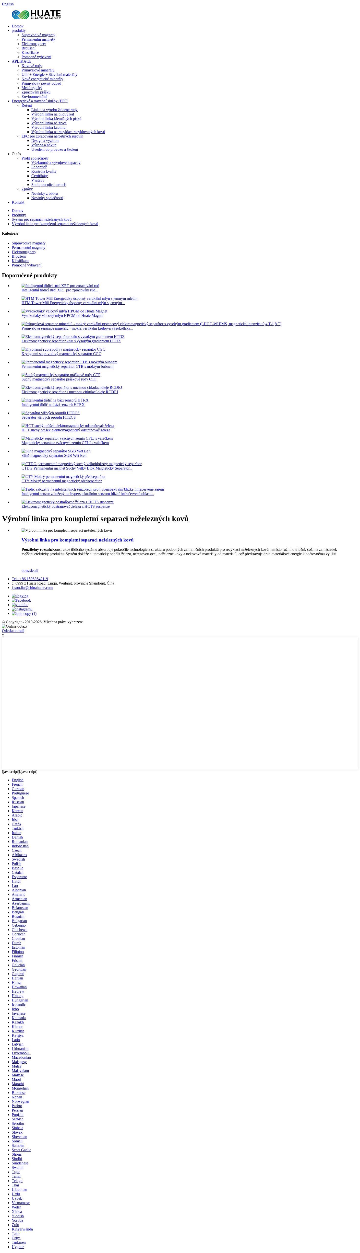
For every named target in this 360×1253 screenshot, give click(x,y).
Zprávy (27, 189)
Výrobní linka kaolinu (48, 127)
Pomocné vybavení (36, 57)
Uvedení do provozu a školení (54, 149)
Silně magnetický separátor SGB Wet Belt (54, 455)
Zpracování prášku (36, 92)
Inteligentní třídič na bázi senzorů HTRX (53, 404)
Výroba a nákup (43, 145)
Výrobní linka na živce (49, 123)
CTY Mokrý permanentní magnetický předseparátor (62, 481)
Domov (18, 26)
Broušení (29, 48)
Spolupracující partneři (48, 185)
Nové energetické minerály (42, 79)
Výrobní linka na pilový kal (52, 114)
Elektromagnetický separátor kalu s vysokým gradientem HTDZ (71, 341)
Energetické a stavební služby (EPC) (40, 101)
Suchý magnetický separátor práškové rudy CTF (59, 379)
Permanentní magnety (38, 39)
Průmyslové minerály (38, 70)
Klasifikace (30, 52)
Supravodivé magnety (38, 35)
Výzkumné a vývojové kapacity (56, 163)
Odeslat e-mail (13, 631)
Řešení (27, 105)
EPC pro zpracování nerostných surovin (52, 136)
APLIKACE (22, 61)
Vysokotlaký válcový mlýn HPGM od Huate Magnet (62, 315)
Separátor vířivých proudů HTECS (49, 417)
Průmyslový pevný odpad (41, 83)
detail (34, 570)
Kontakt (18, 202)
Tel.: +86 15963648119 (30, 579)
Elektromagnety (34, 44)
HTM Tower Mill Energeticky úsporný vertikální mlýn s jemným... (73, 303)
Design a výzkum (45, 140)
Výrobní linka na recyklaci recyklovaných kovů (68, 132)
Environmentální (34, 96)
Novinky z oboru (44, 193)
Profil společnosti (35, 158)
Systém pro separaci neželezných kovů (42, 219)
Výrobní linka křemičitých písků (56, 118)
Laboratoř (39, 167)
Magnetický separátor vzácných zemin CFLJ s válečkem (65, 443)
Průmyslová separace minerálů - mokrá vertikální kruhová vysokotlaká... (77, 328)
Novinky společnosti (47, 198)
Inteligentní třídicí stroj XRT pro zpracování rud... (60, 290)
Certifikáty (39, 176)
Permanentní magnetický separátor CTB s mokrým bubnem (67, 366)
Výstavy (37, 180)
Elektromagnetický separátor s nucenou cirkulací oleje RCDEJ (70, 392)
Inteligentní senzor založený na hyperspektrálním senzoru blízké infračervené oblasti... (88, 494)
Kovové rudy (32, 66)
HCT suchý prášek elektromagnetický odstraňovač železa (66, 430)
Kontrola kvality (44, 171)
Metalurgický (32, 88)
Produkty (19, 215)
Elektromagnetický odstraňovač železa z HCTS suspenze (66, 506)
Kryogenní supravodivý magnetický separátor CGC (61, 354)
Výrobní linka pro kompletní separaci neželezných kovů (55, 224)
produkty (19, 30)
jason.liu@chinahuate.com (32, 588)
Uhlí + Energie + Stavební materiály (49, 74)
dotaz (26, 570)
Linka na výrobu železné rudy (54, 110)
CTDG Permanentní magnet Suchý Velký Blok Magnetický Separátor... (77, 468)
